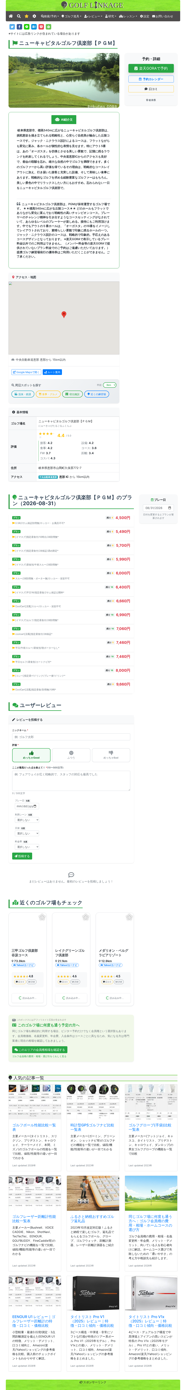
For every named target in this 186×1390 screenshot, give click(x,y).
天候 (20, 828)
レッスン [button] (129, 16)
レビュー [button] (94, 16)
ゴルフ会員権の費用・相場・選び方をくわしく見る (39, 1078)
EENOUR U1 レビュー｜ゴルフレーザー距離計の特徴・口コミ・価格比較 (33, 1343)
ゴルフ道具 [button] (72, 16)
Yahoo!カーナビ (25, 965)
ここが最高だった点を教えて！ (37, 767)
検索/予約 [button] (50, 16)
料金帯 (21, 841)
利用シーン (23, 814)
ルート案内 (54, 372)
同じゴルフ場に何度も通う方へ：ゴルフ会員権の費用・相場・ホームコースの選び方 (150, 1245)
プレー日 (22, 800)
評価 (15, 745)
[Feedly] (48, 27)
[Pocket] (41, 27)
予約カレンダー (153, 79)
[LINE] (26, 27)
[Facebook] (19, 27)
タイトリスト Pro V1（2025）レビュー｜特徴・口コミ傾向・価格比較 (92, 1343)
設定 (146, 16)
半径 (99, 385)
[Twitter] (12, 27)
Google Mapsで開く (28, 372)
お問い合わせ (164, 16)
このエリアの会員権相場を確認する (42, 1072)
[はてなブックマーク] (34, 27)
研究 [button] (111, 16)
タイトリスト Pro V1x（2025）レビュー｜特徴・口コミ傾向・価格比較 (150, 1343)
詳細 (32, 981)
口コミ (153, 89)
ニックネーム (20, 730)
